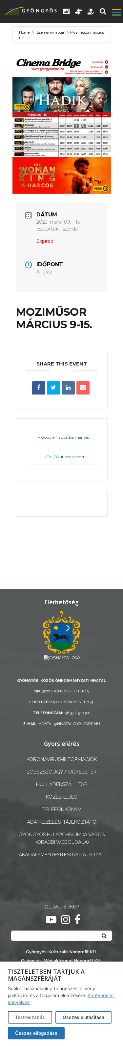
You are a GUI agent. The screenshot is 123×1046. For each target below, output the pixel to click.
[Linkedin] (68, 388)
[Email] (83, 388)
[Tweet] (53, 388)
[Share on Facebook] (38, 388)
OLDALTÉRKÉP (62, 907)
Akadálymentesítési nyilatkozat (61, 855)
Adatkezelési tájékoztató (61, 822)
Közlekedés (61, 797)
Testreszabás (30, 1017)
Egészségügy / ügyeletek (61, 772)
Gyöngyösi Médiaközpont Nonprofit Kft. (61, 960)
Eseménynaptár (50, 32)
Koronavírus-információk (62, 759)
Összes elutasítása (83, 1017)
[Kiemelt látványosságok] (78, 11)
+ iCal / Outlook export (63, 456)
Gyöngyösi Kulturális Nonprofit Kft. (61, 951)
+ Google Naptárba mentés (63, 437)
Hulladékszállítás (61, 784)
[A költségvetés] (91, 11)
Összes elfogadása (36, 1033)
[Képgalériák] (66, 11)
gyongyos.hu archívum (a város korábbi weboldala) (61, 838)
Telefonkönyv (61, 809)
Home (25, 32)
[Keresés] (103, 11)
